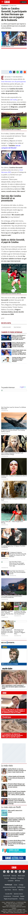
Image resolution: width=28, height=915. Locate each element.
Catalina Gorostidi (6, 327)
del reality (13, 100)
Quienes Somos (18, 894)
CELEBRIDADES (4, 5)
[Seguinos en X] (12, 871)
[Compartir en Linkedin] (21, 72)
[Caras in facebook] (8, 871)
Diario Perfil (6, 876)
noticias (14, 647)
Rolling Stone (21, 887)
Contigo (21, 885)
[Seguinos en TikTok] (16, 871)
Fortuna (6, 878)
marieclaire (14, 669)
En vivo (24, 2)
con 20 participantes (19, 81)
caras (14, 693)
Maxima (21, 890)
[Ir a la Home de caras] (7, 2)
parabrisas (14, 717)
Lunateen (10, 880)
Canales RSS (8, 894)
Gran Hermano (6, 81)
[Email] (25, 72)
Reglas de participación (11, 899)
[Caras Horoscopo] (14, 859)
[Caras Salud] (14, 852)
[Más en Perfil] (10, 643)
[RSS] (20, 871)
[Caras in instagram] (4, 871)
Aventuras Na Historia (9, 887)
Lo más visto (7, 765)
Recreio (15, 890)
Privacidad (16, 896)
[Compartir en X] (14, 72)
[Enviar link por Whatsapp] (17, 72)
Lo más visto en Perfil (11, 807)
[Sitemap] (24, 871)
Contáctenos (7, 896)
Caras (15, 885)
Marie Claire (21, 876)
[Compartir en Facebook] (10, 72)
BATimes (17, 880)
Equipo (22, 896)
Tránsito (21, 899)
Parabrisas (21, 878)
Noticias (14, 876)
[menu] (2, 2)
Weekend (13, 878)
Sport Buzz (8, 890)
